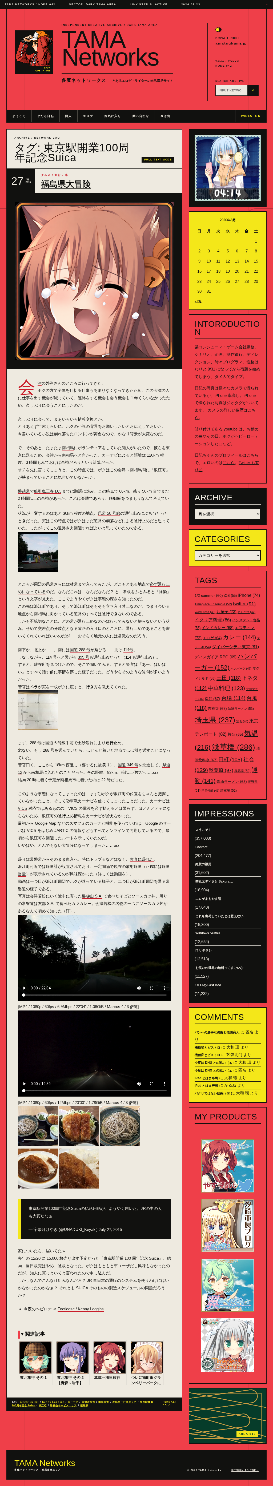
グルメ (46, 175)
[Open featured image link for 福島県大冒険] (94, 281)
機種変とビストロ (207, 1047)
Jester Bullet (29, 1402)
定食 (242, 721)
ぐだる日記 (45, 116)
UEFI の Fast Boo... (209, 985)
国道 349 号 (128, 765)
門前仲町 (210, 790)
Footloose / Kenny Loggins (81, 1309)
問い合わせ (141, 116)
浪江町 (43, 1405)
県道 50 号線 (109, 513)
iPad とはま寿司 (206, 1078)
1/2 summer (209, 596)
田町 (230, 759)
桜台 (235, 734)
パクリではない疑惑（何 (212, 1093)
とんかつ (246, 612)
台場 (233, 698)
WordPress (205, 612)
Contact (201, 847)
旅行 (58, 175)
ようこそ (19, 116)
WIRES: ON (251, 116)
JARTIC (61, 830)
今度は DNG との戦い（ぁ (213, 1063)
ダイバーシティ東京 (235, 646)
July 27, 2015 (110, 1229)
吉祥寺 (217, 708)
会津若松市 (88, 1402)
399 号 (83, 657)
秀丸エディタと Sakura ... (214, 881)
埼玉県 (215, 720)
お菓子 (226, 611)
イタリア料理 (213, 619)
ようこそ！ (203, 830)
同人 (68, 116)
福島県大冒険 (66, 184)
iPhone (249, 595)
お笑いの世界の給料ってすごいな (219, 968)
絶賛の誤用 (203, 864)
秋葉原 (221, 770)
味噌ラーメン (241, 709)
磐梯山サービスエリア (63, 1405)
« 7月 (198, 301)
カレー (239, 637)
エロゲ (88, 116)
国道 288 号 (80, 649)
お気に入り (112, 116)
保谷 (212, 698)
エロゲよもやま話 (208, 899)
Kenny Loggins (53, 1402)
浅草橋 (233, 747)
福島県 (84, 1405)
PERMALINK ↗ (169, 1403)
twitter (244, 603)
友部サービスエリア (125, 1402)
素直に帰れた (142, 859)
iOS (230, 596)
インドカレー (218, 628)
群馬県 (242, 771)
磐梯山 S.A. (92, 896)
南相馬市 (103, 1402)
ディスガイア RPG (215, 657)
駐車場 (228, 790)
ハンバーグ (241, 668)
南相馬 (68, 447)
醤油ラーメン (231, 781)
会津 (40, 383)
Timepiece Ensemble (213, 604)
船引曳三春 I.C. (47, 491)
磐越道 (24, 491)
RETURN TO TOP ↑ (245, 1470)
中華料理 (226, 688)
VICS (22, 808)
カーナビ (73, 1402)
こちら (253, 455)
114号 (128, 649)
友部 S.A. (46, 903)
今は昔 (165, 116)
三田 (228, 678)
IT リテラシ (203, 950)
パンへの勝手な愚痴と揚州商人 (217, 1032)
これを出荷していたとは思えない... (220, 916)
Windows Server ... (209, 933)
